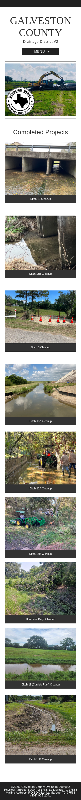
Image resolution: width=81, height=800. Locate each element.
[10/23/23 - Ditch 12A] (40, 462)
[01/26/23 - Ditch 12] (40, 172)
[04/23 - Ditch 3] (40, 321)
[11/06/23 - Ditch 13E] (40, 527)
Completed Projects (40, 132)
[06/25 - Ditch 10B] (40, 729)
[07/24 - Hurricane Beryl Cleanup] (40, 592)
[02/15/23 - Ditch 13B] (40, 247)
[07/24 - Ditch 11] (40, 658)
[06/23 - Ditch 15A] (40, 394)
